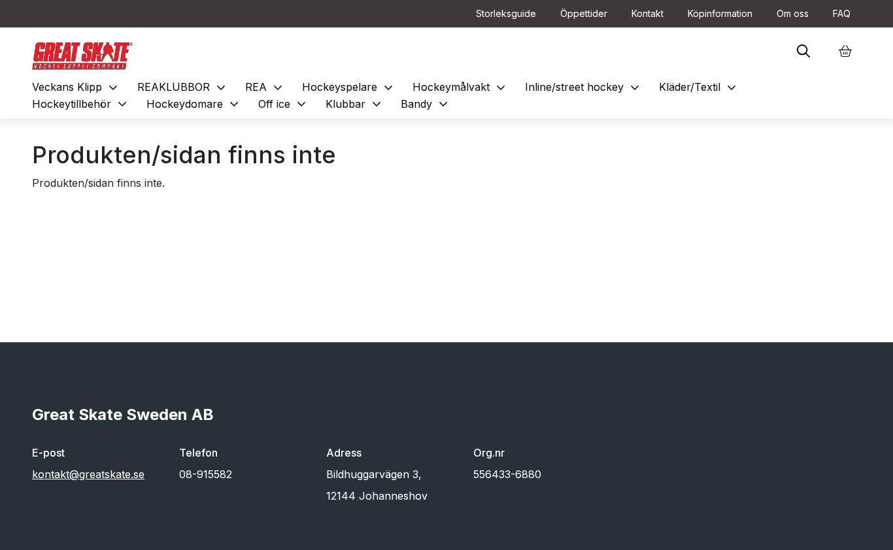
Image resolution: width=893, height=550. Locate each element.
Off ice (283, 103)
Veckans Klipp (76, 86)
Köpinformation (720, 13)
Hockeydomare (194, 103)
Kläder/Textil (699, 86)
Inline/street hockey (584, 86)
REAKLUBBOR (183, 86)
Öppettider (583, 13)
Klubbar (355, 103)
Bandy (426, 103)
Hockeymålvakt (461, 86)
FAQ (842, 13)
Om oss (793, 13)
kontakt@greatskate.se (88, 474)
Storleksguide (506, 13)
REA (265, 86)
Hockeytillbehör (81, 103)
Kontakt (648, 13)
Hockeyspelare (349, 86)
